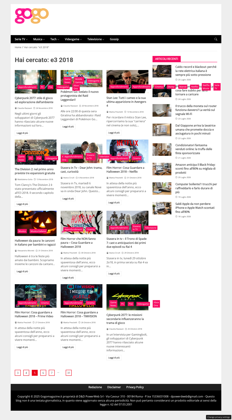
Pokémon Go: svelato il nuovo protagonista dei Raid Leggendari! (80, 96)
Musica (37, 39)
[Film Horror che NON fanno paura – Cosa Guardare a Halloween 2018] (81, 222)
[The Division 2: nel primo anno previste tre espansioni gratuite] (36, 152)
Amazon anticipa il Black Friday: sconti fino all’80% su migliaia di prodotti (195, 168)
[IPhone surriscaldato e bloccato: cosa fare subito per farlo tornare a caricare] (162, 91)
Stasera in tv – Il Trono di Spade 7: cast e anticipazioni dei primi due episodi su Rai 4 (126, 243)
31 (68, 373)
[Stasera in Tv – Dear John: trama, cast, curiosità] (81, 151)
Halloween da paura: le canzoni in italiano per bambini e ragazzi (35, 242)
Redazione (95, 387)
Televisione (94, 39)
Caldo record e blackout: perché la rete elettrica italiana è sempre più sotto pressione (195, 71)
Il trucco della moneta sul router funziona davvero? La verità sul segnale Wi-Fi (196, 110)
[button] (216, 39)
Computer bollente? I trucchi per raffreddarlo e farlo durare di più (196, 188)
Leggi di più (22, 132)
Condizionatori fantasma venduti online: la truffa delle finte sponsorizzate (193, 149)
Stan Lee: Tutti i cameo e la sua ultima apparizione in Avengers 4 (126, 102)
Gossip (114, 39)
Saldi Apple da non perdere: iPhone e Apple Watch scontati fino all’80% (195, 208)
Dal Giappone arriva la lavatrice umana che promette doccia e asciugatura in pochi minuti (195, 129)
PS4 (50, 87)
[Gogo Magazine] (32, 19)
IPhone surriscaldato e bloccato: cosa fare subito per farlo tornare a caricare (196, 90)
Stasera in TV (90, 156)
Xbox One (76, 87)
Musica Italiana (38, 231)
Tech (53, 39)
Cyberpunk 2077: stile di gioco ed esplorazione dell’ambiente (34, 100)
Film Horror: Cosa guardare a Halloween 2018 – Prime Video (34, 314)
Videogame (72, 39)
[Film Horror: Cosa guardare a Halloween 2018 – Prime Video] (36, 296)
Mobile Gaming (79, 80)
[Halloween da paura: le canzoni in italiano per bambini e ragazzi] (36, 223)
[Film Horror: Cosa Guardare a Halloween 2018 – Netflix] (127, 151)
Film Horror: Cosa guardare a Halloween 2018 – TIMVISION (79, 314)
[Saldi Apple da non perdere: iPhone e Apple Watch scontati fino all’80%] (162, 208)
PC (42, 87)
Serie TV (20, 39)
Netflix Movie (206, 87)
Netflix (194, 86)
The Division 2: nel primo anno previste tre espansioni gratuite (35, 171)
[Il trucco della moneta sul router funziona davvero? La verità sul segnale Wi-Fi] (162, 110)
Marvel (182, 86)
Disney (171, 86)
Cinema (159, 86)
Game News (67, 80)
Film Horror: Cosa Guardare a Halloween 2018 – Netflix (125, 169)
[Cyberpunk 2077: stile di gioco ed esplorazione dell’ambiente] (36, 81)
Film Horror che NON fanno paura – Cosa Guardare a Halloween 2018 (78, 243)
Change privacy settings (218, 417)
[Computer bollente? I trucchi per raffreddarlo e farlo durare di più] (162, 188)
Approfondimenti (27, 87)
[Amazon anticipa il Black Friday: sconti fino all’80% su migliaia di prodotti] (162, 169)
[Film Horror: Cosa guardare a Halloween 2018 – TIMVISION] (81, 296)
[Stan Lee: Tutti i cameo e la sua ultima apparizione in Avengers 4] (127, 81)
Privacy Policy (135, 387)
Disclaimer (114, 387)
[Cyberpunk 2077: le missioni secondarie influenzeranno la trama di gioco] (127, 297)
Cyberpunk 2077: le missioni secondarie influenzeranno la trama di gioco (125, 319)
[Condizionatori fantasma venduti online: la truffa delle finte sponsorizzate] (162, 149)
